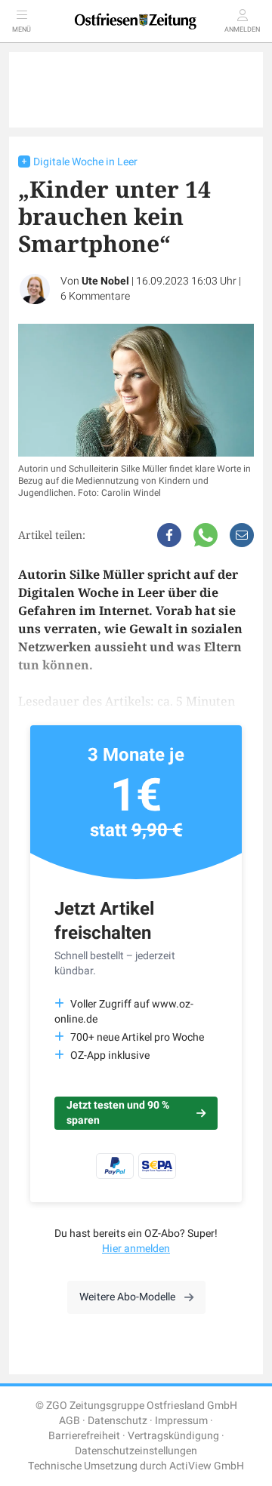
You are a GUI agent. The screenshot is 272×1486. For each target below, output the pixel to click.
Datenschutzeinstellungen (136, 1451)
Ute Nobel (105, 281)
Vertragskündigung (173, 1436)
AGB (69, 1421)
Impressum (181, 1421)
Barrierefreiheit (84, 1436)
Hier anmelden (136, 1249)
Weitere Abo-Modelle (127, 1297)
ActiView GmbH (206, 1466)
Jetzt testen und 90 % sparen (117, 1112)
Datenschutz (117, 1421)
